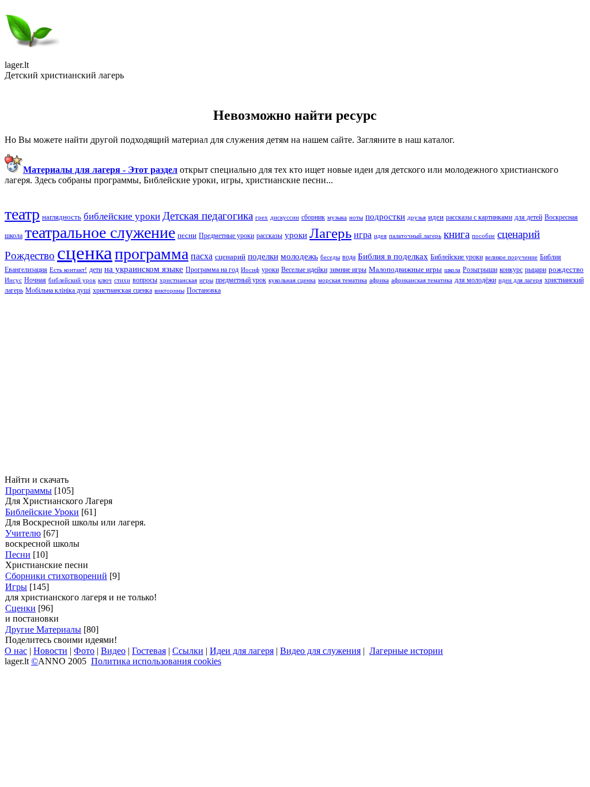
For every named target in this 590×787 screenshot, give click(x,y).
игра (363, 235)
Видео (113, 651)
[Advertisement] (295, 385)
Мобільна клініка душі (57, 290)
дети (95, 270)
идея (380, 236)
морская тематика (342, 280)
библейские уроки (122, 216)
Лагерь (330, 233)
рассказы (269, 236)
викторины (169, 290)
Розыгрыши (480, 270)
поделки (263, 256)
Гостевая (149, 651)
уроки (270, 270)
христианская (178, 280)
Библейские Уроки (42, 512)
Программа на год (212, 270)
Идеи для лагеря (242, 651)
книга (457, 234)
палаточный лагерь (415, 236)
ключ (105, 280)
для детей (528, 217)
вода (348, 257)
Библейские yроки (456, 257)
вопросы (145, 280)
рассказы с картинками (479, 217)
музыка (337, 217)
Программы (28, 490)
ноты (356, 217)
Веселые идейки (304, 270)
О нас (16, 651)
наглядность (61, 217)
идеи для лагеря (520, 280)
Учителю (23, 533)
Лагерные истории (406, 651)
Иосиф (250, 270)
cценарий (518, 234)
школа (452, 270)
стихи (122, 280)
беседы (330, 257)
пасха (202, 256)
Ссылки (187, 651)
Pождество (30, 255)
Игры (16, 587)
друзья (416, 217)
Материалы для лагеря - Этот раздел (100, 170)
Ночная (35, 280)
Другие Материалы (43, 629)
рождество (566, 269)
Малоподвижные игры (405, 269)
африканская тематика (421, 280)
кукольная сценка (292, 280)
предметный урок (240, 280)
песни (186, 235)
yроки (296, 235)
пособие (483, 236)
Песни (18, 554)
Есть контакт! (68, 270)
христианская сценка (122, 290)
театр (22, 214)
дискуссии (284, 217)
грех (261, 217)
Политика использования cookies (156, 661)
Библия (550, 257)
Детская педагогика (207, 216)
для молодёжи (475, 280)
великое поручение (511, 257)
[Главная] (32, 57)
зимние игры (348, 270)
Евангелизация (26, 270)
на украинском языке (143, 269)
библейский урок (72, 280)
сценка (84, 252)
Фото (84, 651)
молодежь (299, 256)
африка (379, 280)
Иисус (13, 280)
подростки (385, 216)
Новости (50, 651)
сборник (313, 217)
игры (206, 280)
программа (151, 254)
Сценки (20, 608)
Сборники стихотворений (56, 576)
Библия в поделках (393, 256)
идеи (436, 217)
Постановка (204, 290)
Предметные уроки (226, 236)
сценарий (230, 256)
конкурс (511, 270)
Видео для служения (320, 651)
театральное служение (100, 232)
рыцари (535, 270)
